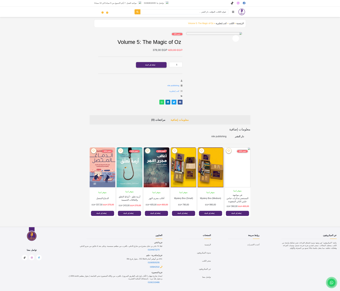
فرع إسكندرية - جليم (154, 255)
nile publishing (173, 85)
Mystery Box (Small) (183, 198)
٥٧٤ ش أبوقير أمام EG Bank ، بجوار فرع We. (144, 259)
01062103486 (154, 282)
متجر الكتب (206, 261)
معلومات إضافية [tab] (180, 119)
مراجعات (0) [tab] (158, 119)
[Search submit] (137, 11)
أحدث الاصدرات (253, 245)
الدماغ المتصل (102, 198)
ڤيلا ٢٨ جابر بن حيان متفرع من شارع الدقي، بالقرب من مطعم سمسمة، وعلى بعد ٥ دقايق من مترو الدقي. (120, 246)
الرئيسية (240, 23)
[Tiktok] (232, 3)
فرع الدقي (158, 242)
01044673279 (154, 250)
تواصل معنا (206, 277)
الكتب (231, 23)
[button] (233, 11)
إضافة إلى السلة (150, 65)
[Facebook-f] (39, 257)
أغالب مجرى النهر (156, 198)
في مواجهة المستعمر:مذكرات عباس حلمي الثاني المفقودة (237, 198)
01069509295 (154, 262)
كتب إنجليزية (221, 23)
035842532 (155, 267)
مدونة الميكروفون (204, 253)
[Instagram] (238, 3)
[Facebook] (244, 3)
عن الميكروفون (205, 269)
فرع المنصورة (157, 272)
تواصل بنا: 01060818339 (154, 3)
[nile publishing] (181, 86)
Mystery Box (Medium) (210, 198)
